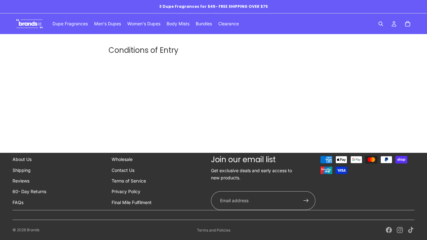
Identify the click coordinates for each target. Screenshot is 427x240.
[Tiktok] (410, 230)
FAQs (18, 202)
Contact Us (123, 170)
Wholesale (122, 159)
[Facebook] (389, 230)
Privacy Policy (126, 191)
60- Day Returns (29, 191)
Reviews (21, 180)
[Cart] (407, 24)
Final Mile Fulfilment (132, 202)
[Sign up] (306, 200)
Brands (33, 230)
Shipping (22, 170)
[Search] (381, 24)
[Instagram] (400, 230)
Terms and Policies (213, 230)
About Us (22, 159)
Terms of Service (129, 180)
